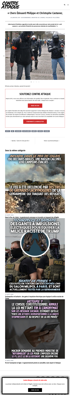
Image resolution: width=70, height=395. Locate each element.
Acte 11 (7, 131)
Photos (40, 131)
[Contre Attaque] (10, 5)
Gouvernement (26, 17)
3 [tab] (36, 82)
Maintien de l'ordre (38, 17)
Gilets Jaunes (26, 131)
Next (66, 56)
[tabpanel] (35, 55)
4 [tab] (39, 82)
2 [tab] (34, 82)
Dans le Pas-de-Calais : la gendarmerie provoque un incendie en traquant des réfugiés (32, 217)
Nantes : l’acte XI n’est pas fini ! (20, 141)
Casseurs (18, 131)
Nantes (34, 131)
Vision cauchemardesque (51, 141)
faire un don (35, 105)
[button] (64, 5)
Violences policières (53, 17)
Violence (46, 131)
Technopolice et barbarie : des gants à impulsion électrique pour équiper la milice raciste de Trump (34, 297)
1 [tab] (31, 82)
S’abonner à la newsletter (35, 121)
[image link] (35, 55)
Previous (4, 56)
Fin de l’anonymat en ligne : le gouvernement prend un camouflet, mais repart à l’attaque (33, 363)
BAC (12, 131)
